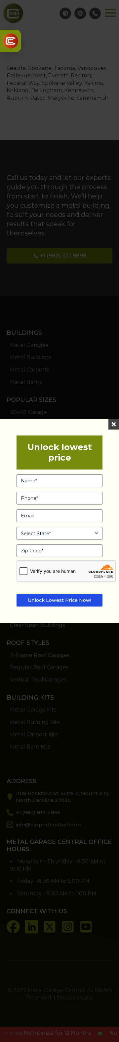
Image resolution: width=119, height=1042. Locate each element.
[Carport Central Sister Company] (10, 41)
